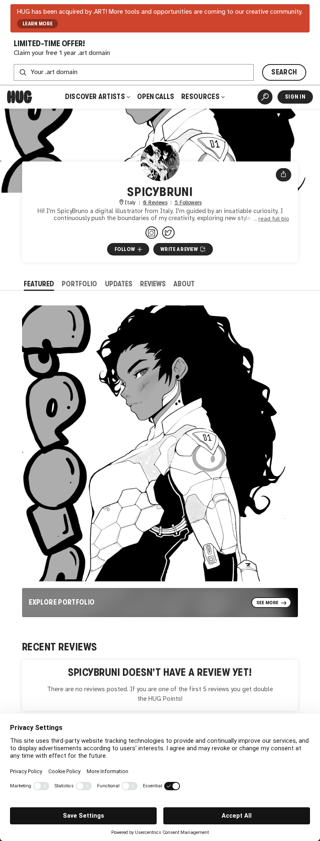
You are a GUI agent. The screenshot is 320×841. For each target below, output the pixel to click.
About (184, 284)
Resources (201, 97)
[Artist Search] (265, 96)
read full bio (273, 219)
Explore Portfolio (62, 602)
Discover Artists (95, 97)
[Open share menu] (283, 174)
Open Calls (155, 97)
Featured (39, 284)
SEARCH (284, 72)
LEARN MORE (37, 24)
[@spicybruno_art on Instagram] (151, 232)
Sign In (295, 97)
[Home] (19, 97)
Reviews (153, 284)
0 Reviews (155, 203)
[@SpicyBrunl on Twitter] (168, 232)
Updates (118, 284)
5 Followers (188, 203)
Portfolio (79, 284)
